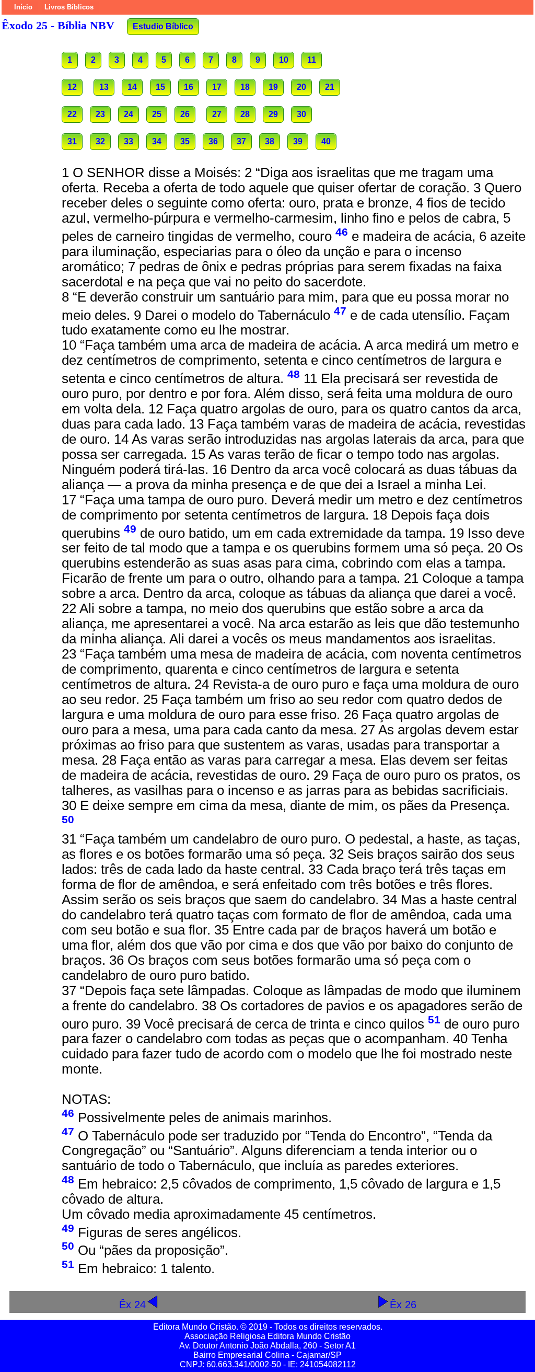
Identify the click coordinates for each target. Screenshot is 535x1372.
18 (245, 87)
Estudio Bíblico (163, 26)
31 (72, 141)
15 (160, 87)
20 (301, 87)
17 (217, 87)
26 (185, 114)
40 (326, 141)
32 (100, 141)
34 (156, 141)
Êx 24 (132, 1304)
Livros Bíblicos (69, 7)
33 (128, 141)
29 (273, 114)
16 (188, 87)
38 (269, 141)
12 (72, 87)
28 (245, 114)
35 (185, 141)
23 (100, 114)
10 (283, 59)
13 (104, 87)
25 (156, 114)
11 (311, 59)
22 (72, 114)
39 (298, 141)
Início (23, 7)
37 (241, 141)
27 (217, 114)
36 (213, 141)
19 (273, 87)
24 (128, 114)
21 (329, 87)
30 (301, 114)
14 (132, 87)
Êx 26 (403, 1304)
